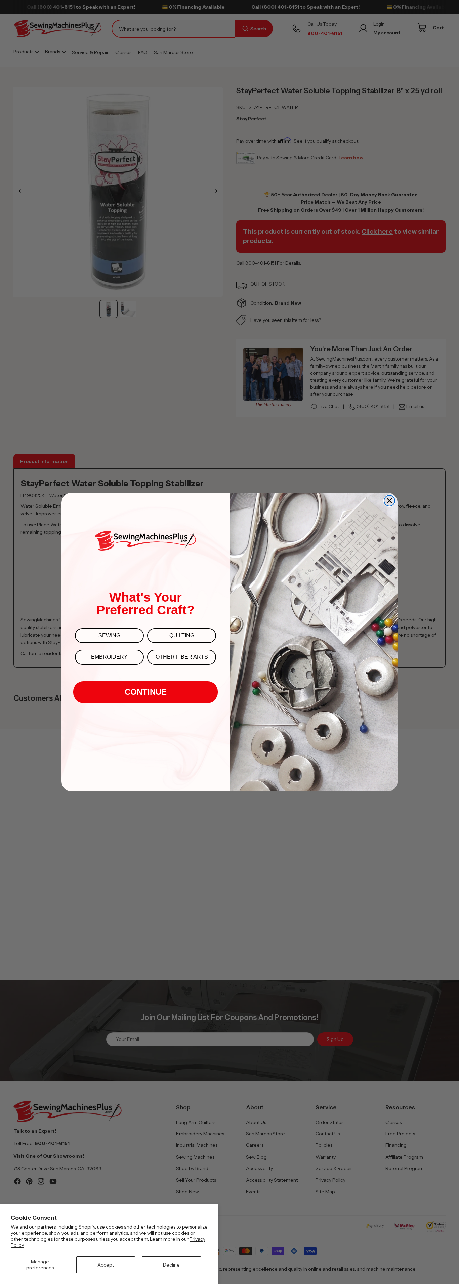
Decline (171, 1265)
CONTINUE (146, 691)
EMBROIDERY (109, 657)
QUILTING (181, 635)
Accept (105, 1265)
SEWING (109, 635)
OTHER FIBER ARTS (182, 657)
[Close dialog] (389, 500)
